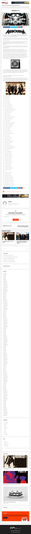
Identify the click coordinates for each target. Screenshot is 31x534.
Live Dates (15, 191)
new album (18, 191)
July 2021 (4, 365)
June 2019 (4, 403)
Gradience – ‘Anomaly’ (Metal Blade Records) (8, 258)
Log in (5, 441)
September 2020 (5, 380)
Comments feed (6, 444)
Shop (19, 5)
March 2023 (4, 335)
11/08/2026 (19, 244)
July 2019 (4, 401)
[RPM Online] (5, 3)
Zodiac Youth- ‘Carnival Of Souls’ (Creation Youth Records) (11, 484)
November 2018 (5, 413)
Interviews (16, 5)
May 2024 (4, 314)
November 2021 (5, 359)
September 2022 (5, 344)
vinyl (20, 191)
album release (9, 191)
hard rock (12, 191)
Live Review (5, 428)
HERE (22, 72)
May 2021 (4, 368)
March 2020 (4, 389)
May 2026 (4, 278)
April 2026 (4, 279)
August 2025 (5, 291)
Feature (5, 425)
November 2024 (5, 305)
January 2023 (5, 338)
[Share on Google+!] (18, 27)
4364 (11, 202)
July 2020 (4, 383)
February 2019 (5, 409)
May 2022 (4, 350)
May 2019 (4, 404)
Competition (5, 423)
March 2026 (4, 281)
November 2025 (5, 287)
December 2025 (5, 285)
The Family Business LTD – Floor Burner (8, 255)
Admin (9, 201)
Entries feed (5, 442)
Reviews (3, 5)
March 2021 (4, 371)
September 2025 (5, 290)
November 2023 (5, 323)
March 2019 (4, 407)
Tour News (5, 432)
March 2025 (4, 299)
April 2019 (4, 406)
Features (12, 5)
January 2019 (5, 410)
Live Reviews (9, 5)
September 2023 (5, 326)
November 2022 (5, 341)
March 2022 (4, 353)
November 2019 (5, 395)
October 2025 (5, 288)
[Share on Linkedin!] (20, 27)
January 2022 (5, 356)
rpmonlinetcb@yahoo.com (5, 0)
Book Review (6, 422)
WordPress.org (6, 445)
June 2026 (4, 276)
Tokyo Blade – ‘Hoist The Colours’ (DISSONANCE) (9, 261)
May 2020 (4, 386)
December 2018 (5, 412)
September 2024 (5, 308)
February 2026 (5, 282)
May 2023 (4, 332)
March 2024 (4, 317)
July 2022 (4, 347)
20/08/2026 (4, 243)
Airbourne (5, 191)
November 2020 (5, 377)
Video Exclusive (6, 434)
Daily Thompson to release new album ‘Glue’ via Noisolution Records (22, 242)
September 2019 (5, 398)
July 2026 (4, 275)
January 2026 (5, 284)
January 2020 (5, 392)
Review (5, 431)
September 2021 (5, 362)
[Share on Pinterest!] (21, 27)
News (6, 5)
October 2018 (5, 415)
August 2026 (5, 273)
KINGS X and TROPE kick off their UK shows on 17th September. (23, 226)
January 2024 (5, 320)
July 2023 (4, 329)
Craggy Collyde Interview (7, 225)
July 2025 (4, 293)
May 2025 (4, 296)
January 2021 (5, 374)
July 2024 (4, 311)
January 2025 (5, 302)
